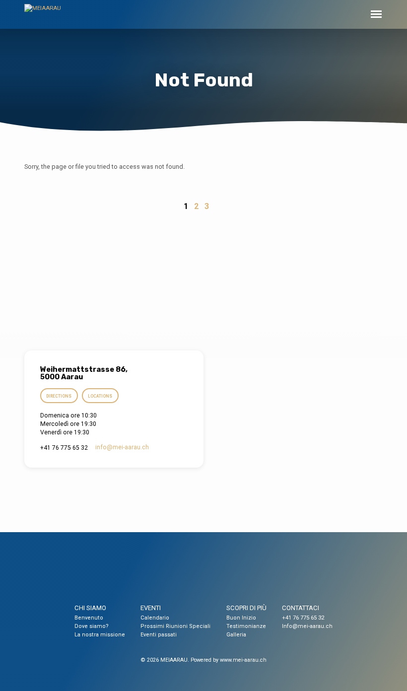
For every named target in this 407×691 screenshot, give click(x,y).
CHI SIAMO (90, 608)
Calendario (154, 618)
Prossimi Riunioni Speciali (175, 626)
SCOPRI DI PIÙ (246, 608)
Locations (100, 396)
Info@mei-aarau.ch (307, 626)
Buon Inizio (241, 618)
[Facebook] (195, 573)
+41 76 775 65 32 (303, 618)
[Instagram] (213, 573)
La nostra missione (99, 634)
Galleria (236, 634)
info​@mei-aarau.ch (122, 447)
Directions (58, 396)
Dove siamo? (91, 626)
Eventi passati (158, 634)
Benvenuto (88, 618)
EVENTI (150, 608)
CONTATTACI (300, 608)
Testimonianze (246, 626)
